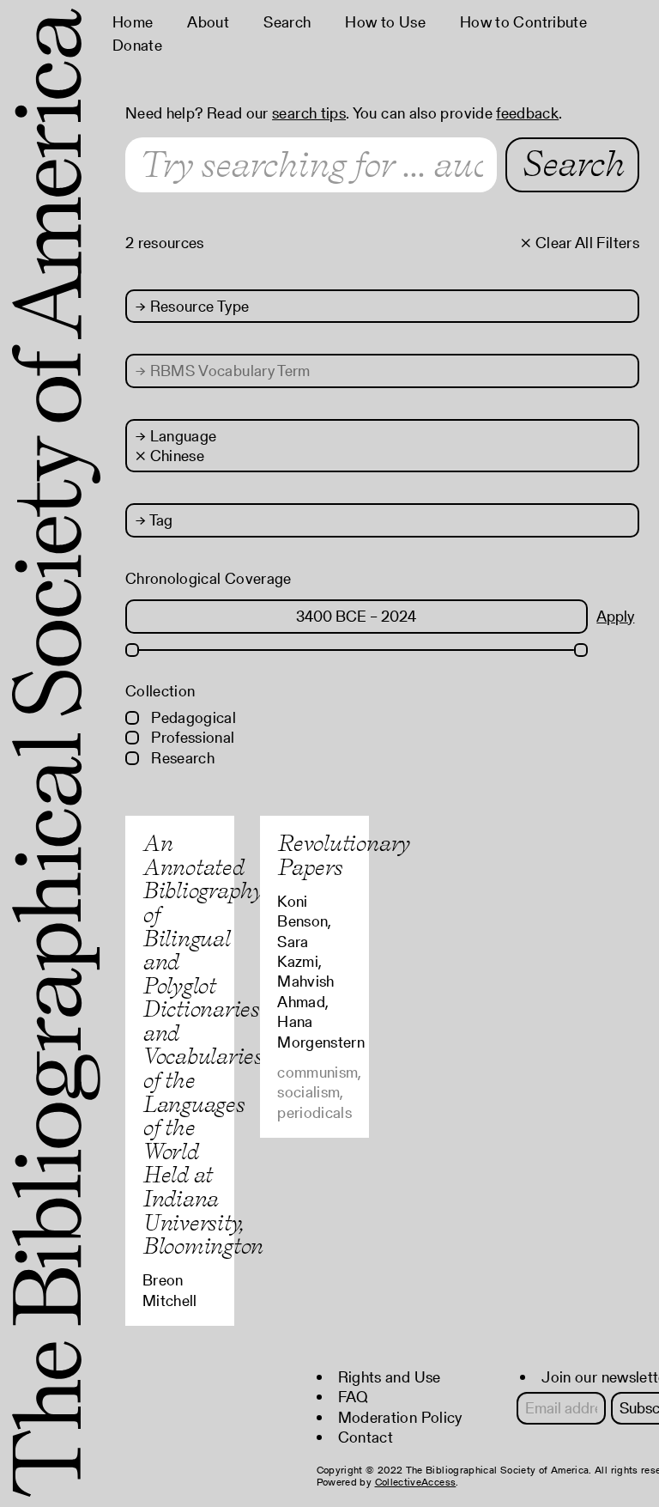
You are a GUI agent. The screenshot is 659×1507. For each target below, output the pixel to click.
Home (132, 22)
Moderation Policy (400, 1417)
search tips (309, 113)
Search (287, 22)
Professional (191, 737)
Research (181, 758)
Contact (366, 1437)
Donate (137, 45)
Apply (615, 616)
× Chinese (170, 455)
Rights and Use (389, 1377)
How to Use (385, 22)
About (208, 22)
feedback (527, 113)
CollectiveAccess (415, 1481)
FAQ (353, 1396)
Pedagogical (192, 717)
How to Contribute (523, 22)
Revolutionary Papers (343, 854)
